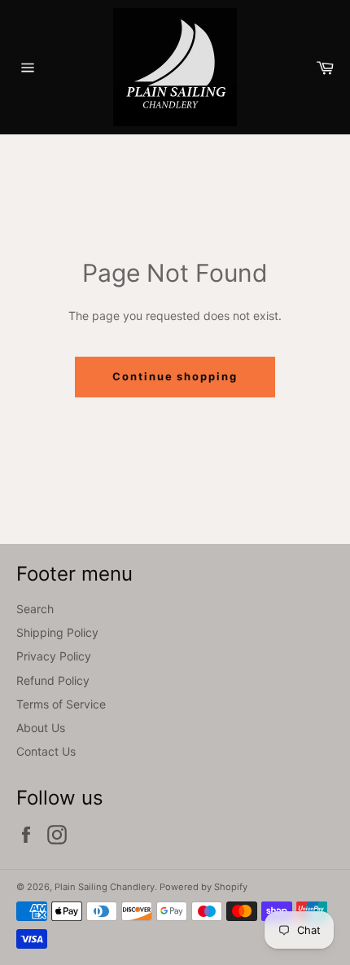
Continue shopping (175, 376)
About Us (40, 728)
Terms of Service (61, 704)
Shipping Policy (57, 632)
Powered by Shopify (203, 887)
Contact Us (46, 751)
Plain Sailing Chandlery (105, 887)
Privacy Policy (53, 656)
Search (35, 609)
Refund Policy (53, 680)
